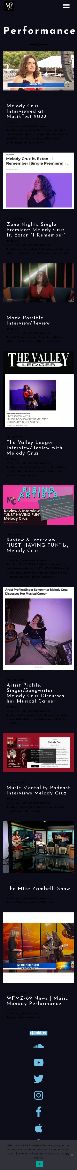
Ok (39, 1163)
